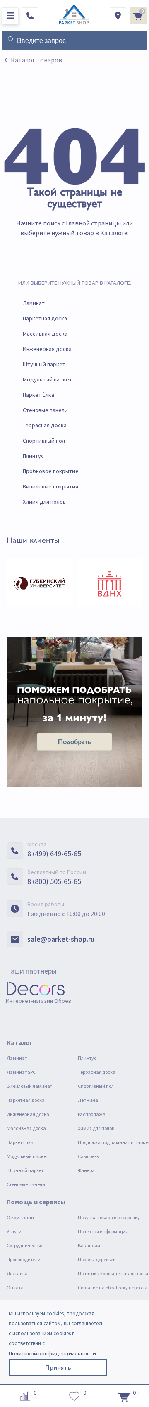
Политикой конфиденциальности (52, 1353)
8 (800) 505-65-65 (54, 881)
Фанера (86, 1170)
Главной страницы (93, 223)
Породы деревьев (96, 1259)
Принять (58, 1367)
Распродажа (92, 1114)
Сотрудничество (24, 1245)
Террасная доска (45, 425)
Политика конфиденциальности (113, 1273)
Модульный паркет (47, 379)
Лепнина (88, 1100)
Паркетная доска (45, 318)
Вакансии (89, 1245)
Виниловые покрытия (50, 486)
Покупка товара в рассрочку (109, 1217)
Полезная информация (103, 1231)
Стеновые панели (45, 410)
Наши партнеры (31, 971)
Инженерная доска (47, 349)
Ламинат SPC (21, 1072)
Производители (24, 1259)
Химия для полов (44, 501)
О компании (20, 1217)
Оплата (15, 1287)
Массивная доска (45, 333)
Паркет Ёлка (38, 394)
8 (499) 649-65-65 (54, 853)
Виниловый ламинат (29, 1086)
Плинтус (33, 456)
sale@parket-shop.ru (60, 939)
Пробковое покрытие (51, 471)
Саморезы (89, 1156)
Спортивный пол (44, 440)
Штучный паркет (44, 364)
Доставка (17, 1273)
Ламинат (34, 303)
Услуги (14, 1231)
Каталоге (113, 233)
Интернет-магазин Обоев (38, 1000)
